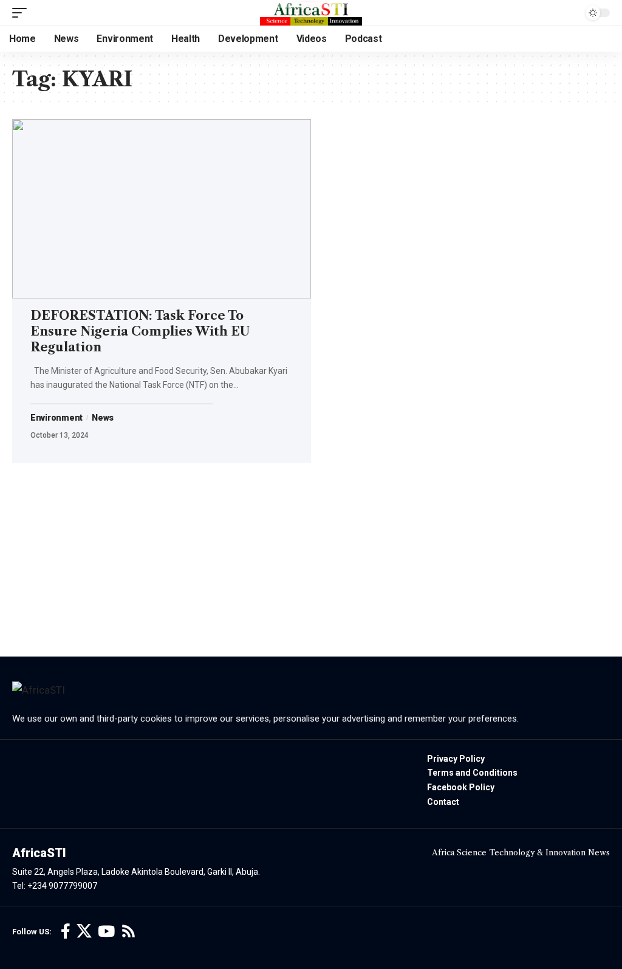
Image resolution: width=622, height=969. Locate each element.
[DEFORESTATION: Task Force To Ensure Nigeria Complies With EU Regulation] (161, 208)
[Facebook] (65, 932)
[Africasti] (311, 13)
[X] (84, 932)
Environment (56, 417)
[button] (22, 13)
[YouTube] (106, 932)
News (103, 417)
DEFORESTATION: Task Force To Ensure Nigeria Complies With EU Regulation (140, 331)
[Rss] (128, 932)
